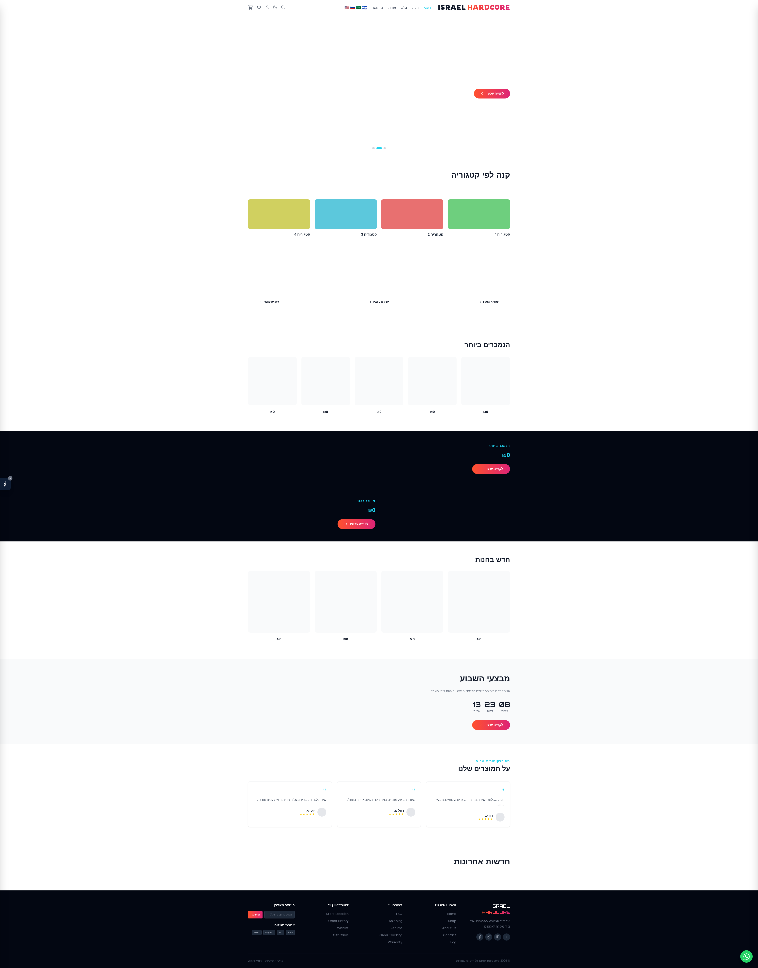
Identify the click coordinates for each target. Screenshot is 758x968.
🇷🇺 (352, 7)
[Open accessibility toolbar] (5, 484)
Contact (449, 935)
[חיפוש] (283, 7)
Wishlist (343, 928)
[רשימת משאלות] (259, 7)
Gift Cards (341, 935)
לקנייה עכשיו (495, 93)
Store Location (337, 914)
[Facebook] (479, 937)
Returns (396, 928)
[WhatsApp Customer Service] (746, 956)
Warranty (395, 942)
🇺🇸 (346, 7)
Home (451, 914)
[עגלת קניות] (250, 7)
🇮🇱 (364, 7)
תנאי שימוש (255, 961)
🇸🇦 (358, 7)
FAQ (399, 914)
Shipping (395, 921)
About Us (449, 928)
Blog (452, 942)
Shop (452, 921)
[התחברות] (267, 7)
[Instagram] (497, 937)
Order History (338, 921)
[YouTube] (506, 937)
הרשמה (255, 914)
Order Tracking (390, 935)
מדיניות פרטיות (274, 961)
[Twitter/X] (488, 937)
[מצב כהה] (275, 7)
